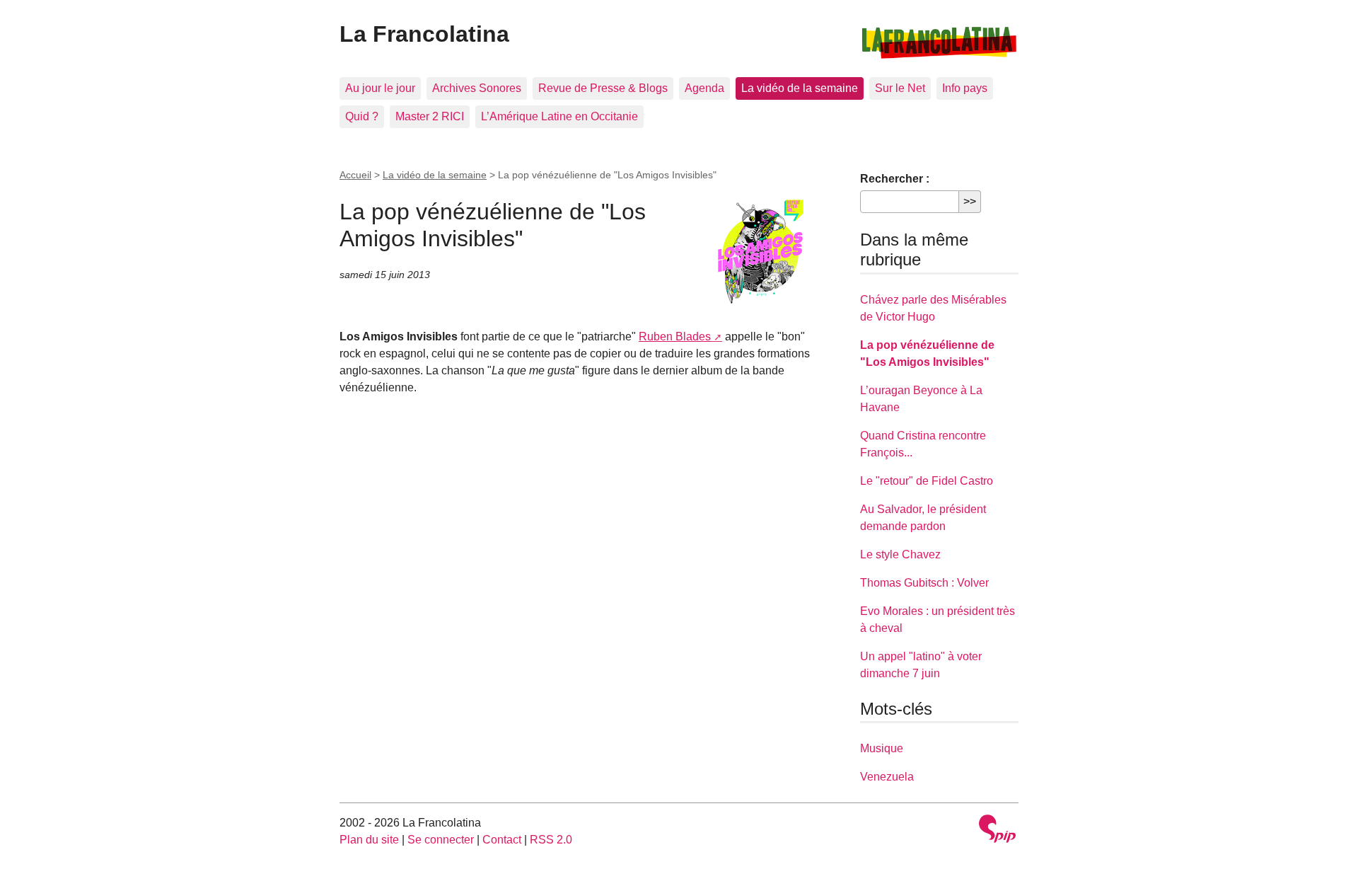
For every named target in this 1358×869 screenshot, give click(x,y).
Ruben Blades (675, 336)
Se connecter (440, 840)
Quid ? (361, 116)
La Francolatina (424, 34)
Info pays (964, 88)
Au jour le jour (380, 88)
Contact (501, 840)
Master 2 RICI (429, 116)
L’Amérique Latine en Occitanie (559, 116)
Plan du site (369, 840)
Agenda (704, 88)
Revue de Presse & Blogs (603, 88)
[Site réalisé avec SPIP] (997, 830)
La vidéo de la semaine (799, 88)
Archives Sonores (476, 88)
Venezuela (887, 777)
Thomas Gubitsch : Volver (924, 583)
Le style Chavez (900, 554)
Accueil (355, 174)
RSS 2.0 (551, 840)
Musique (881, 748)
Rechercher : (894, 179)
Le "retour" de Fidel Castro (926, 481)
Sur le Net (900, 88)
